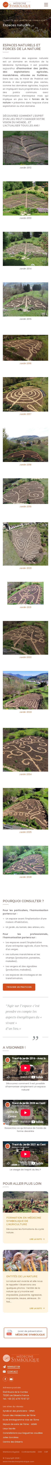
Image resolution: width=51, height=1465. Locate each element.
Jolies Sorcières (11, 1437)
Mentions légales (11, 1451)
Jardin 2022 (25, 657)
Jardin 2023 (25, 712)
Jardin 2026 (25, 876)
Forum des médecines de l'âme (19, 1415)
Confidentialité (29, 1451)
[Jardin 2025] (25, 809)
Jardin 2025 (25, 832)
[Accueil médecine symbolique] (25, 1360)
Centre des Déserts (13, 1441)
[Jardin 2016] (25, 348)
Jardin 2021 (25, 607)
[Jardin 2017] (25, 394)
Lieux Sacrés (9, 1428)
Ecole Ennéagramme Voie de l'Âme (21, 1419)
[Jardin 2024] (25, 750)
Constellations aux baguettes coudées (23, 1433)
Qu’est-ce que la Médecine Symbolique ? (25, 20)
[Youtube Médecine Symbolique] (11, 1379)
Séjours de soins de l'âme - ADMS (20, 1424)
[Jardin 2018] (25, 445)
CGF (46, 1451)
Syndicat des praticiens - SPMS (19, 1410)
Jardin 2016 (25, 363)
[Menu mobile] (46, 4)
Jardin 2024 (25, 774)
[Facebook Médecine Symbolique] (5, 1379)
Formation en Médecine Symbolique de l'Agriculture (23, 1221)
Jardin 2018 (25, 464)
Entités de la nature (21, 1276)
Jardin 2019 (25, 506)
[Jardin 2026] (25, 860)
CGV (40, 1451)
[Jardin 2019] (25, 491)
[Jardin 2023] (25, 690)
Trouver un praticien (19, 987)
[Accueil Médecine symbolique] (16, 4)
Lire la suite (36, 1239)
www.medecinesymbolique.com (18, 1461)
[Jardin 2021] (25, 593)
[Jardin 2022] (25, 638)
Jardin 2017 (25, 414)
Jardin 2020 (25, 568)
